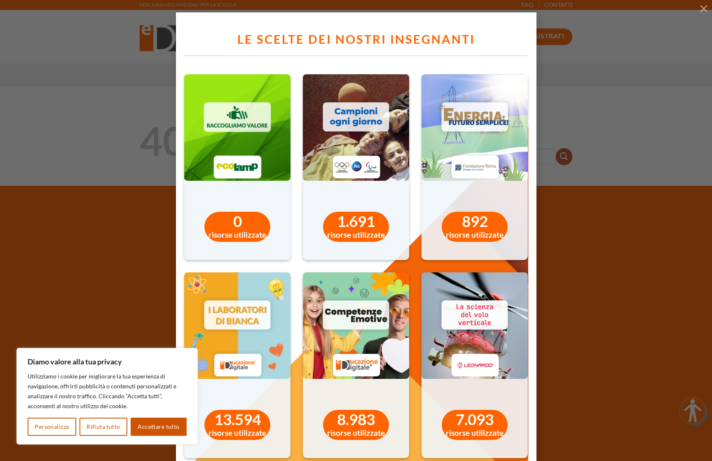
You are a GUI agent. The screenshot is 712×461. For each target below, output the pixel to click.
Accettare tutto (158, 426)
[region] (107, 396)
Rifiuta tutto (103, 426)
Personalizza (52, 426)
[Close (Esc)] (704, 8)
